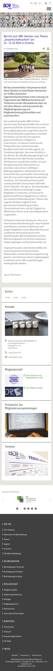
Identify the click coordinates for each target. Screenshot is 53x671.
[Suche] (50, 3)
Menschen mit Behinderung (15, 534)
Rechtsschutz (9, 609)
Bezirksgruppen (11, 561)
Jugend (7, 544)
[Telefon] (32, 3)
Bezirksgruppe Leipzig (13, 576)
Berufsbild (9, 621)
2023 (24, 297)
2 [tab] (25, 25)
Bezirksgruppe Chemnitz (14, 567)
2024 (16, 297)
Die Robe (7, 641)
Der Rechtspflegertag (12, 553)
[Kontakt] (40, 3)
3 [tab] (28, 25)
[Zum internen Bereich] (46, 3)
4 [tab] (32, 25)
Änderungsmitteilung (13, 594)
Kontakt (15, 655)
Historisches (9, 627)
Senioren (7, 549)
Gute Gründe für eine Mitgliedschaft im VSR (34, 376)
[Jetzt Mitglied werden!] (14, 392)
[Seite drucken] (47, 49)
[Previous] (2, 20)
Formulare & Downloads (14, 613)
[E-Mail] (36, 3)
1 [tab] (21, 25)
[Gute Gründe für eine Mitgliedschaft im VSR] (14, 379)
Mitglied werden (10, 590)
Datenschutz (36, 655)
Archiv (7, 649)
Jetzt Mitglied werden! (34, 388)
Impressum (25, 655)
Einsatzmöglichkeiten (13, 636)
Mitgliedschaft (11, 584)
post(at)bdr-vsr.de (15, 357)
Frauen (6, 539)
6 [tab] (36, 508)
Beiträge (7, 599)
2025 (8, 297)
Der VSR (7, 524)
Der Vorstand (9, 530)
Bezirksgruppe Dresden (13, 572)
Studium (7, 632)
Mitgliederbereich (11, 604)
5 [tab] (32, 508)
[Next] (50, 20)
